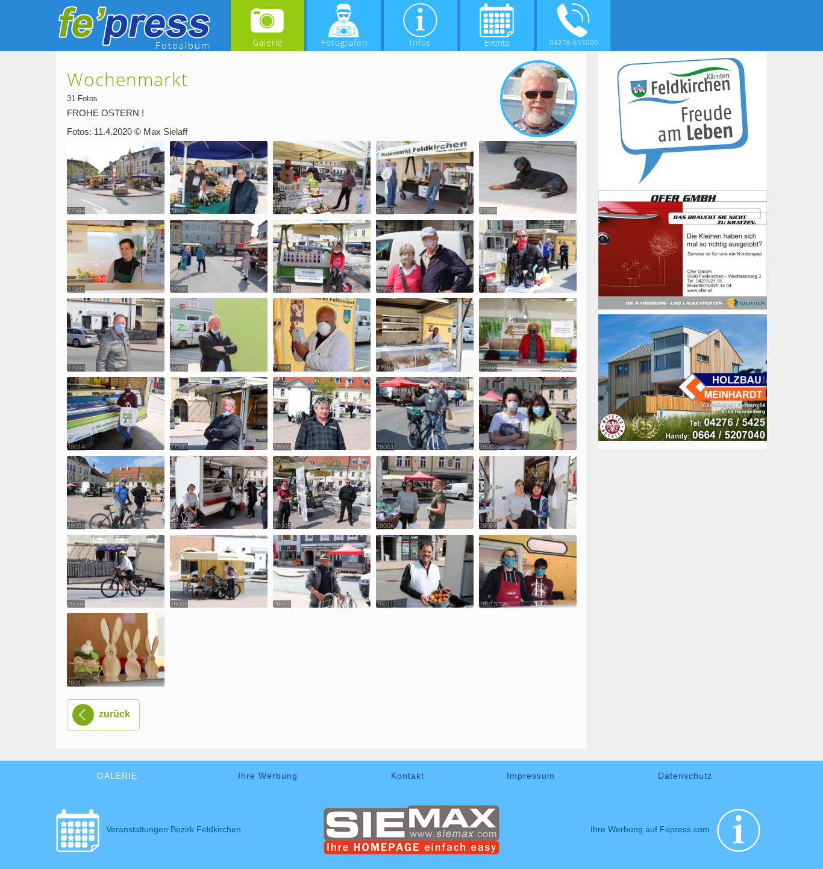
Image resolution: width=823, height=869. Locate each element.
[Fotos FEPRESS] (134, 26)
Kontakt (407, 775)
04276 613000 (573, 42)
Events (497, 42)
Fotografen (344, 42)
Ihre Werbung (268, 775)
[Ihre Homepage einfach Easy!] (412, 851)
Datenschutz (685, 775)
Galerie (267, 42)
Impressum (531, 775)
